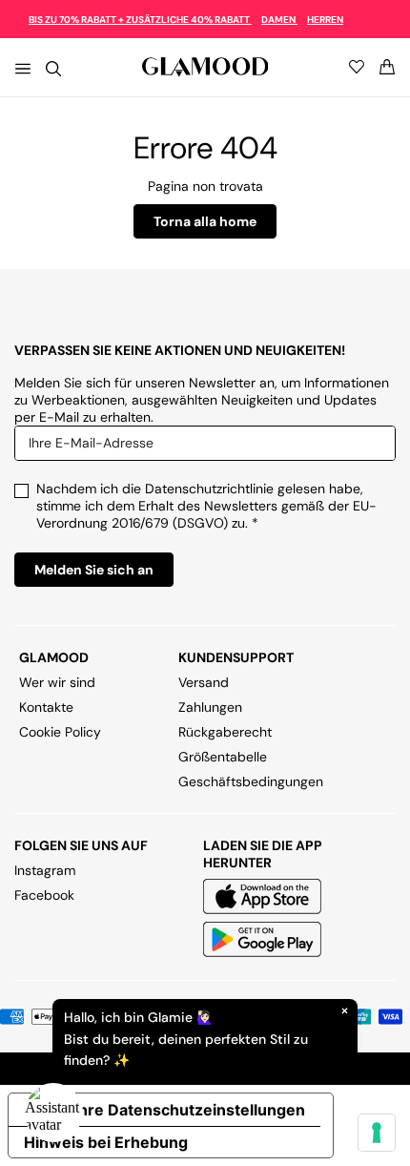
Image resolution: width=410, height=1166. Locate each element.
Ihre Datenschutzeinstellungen (189, 1109)
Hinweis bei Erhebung (106, 1142)
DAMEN (279, 19)
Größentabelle (222, 756)
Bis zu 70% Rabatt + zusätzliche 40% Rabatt (140, 19)
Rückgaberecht (225, 731)
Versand (203, 682)
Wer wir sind (57, 682)
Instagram (44, 870)
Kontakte (46, 707)
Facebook (44, 895)
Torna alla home (205, 221)
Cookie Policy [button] (60, 731)
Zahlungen (210, 707)
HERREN (325, 19)
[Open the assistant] (53, 1112)
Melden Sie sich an (94, 569)
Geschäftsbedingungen (250, 781)
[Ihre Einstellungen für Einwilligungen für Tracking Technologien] (377, 1132)
